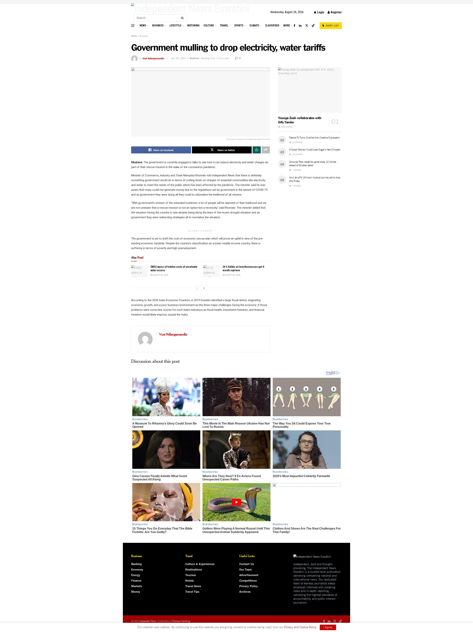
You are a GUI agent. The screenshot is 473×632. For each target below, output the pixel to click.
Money (135, 591)
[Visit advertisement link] (236, 2)
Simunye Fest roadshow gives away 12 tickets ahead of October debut (312, 163)
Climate (254, 25)
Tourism (190, 575)
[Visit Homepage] (190, 8)
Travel (224, 25)
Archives (245, 591)
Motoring (193, 25)
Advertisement (248, 575)
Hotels (189, 580)
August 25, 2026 (160, 274)
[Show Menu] (133, 25)
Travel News (193, 586)
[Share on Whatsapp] (257, 149)
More (286, 25)
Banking (136, 564)
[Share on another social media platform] (266, 149)
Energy (135, 575)
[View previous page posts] (197, 287)
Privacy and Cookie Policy (300, 627)
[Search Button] (183, 18)
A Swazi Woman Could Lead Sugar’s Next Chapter (314, 149)
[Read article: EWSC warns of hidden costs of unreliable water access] (139, 271)
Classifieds (272, 25)
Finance (136, 580)
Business (158, 25)
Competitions (248, 580)
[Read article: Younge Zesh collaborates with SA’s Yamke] (310, 90)
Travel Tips (192, 591)
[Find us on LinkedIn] (300, 25)
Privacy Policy (248, 586)
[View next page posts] (204, 287)
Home (134, 35)
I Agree (328, 627)
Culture (209, 25)
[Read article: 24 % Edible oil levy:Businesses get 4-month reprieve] (211, 271)
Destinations (193, 569)
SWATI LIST (332, 25)
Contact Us (246, 564)
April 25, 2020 (178, 57)
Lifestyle (175, 25)
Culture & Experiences (200, 564)
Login (320, 12)
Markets (136, 586)
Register (336, 12)
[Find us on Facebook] (294, 25)
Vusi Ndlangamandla (153, 57)
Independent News (147, 620)
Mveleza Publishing (181, 620)
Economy (137, 569)
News (143, 25)
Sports (238, 25)
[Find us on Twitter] (306, 25)
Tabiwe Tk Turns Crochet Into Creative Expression (314, 137)
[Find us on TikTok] (313, 25)
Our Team (245, 569)
